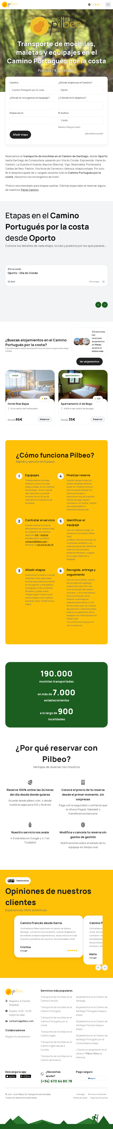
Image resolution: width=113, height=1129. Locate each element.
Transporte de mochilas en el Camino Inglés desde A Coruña (56, 1045)
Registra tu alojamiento (17, 1036)
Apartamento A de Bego (76, 403)
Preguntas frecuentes (99, 1098)
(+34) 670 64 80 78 (56, 1081)
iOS (36, 535)
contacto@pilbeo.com (36, 541)
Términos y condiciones (97, 1094)
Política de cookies (80, 1098)
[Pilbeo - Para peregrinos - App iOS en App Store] (10, 1078)
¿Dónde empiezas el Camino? (75, 82)
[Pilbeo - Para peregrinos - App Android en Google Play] (25, 1078)
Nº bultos (63, 113)
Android (44, 535)
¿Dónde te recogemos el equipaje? (30, 98)
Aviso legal (80, 1094)
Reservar (44, 419)
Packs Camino (30, 190)
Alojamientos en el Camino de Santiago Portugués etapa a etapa (92, 1011)
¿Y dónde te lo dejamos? (72, 98)
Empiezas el (16, 113)
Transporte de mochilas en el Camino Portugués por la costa (56, 1021)
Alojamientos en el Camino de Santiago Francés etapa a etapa (92, 1025)
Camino (14, 82)
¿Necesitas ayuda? (94, 133)
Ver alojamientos (89, 361)
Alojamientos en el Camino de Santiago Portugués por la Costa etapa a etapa (92, 1039)
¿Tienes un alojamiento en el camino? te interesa (91, 1053)
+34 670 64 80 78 (44, 544)
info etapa (94, 281)
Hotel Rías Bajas (18, 403)
